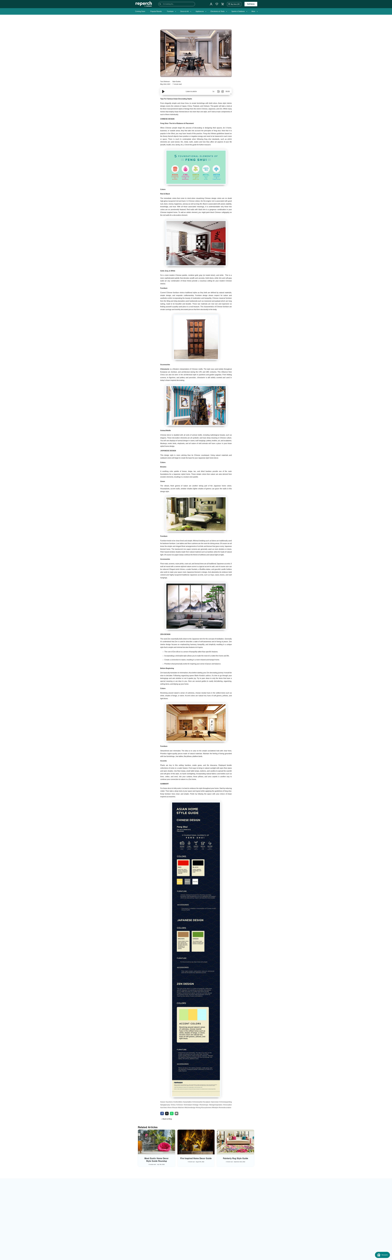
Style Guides (176, 81)
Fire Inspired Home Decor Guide (196, 1158)
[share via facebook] (162, 1114)
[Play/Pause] (163, 91)
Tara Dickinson (165, 81)
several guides (200, 681)
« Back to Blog (166, 1119)
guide (195, 145)
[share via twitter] (167, 1114)
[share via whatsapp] (171, 1114)
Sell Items (251, 4)
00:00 (228, 91)
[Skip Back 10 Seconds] (218, 91)
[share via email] (176, 1114)
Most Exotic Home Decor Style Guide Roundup (156, 1159)
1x (213, 91)
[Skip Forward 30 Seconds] (222, 91)
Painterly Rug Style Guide (235, 1158)
